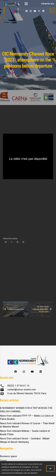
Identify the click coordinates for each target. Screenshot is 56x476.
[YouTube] (35, 11)
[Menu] (26, 3)
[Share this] (6, 242)
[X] (39, 11)
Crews (3, 460)
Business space (8, 456)
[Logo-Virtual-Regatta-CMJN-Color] (16, 11)
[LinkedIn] (43, 11)
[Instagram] (31, 11)
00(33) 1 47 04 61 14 (18, 385)
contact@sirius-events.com (21, 389)
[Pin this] (23, 242)
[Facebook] (26, 11)
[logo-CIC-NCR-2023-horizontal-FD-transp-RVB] (11, 4)
